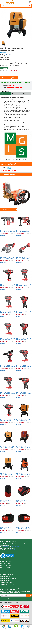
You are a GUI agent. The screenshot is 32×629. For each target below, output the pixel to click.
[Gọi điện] (16, 625)
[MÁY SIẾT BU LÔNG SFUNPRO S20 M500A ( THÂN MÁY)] (24, 275)
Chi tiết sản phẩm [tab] (6, 94)
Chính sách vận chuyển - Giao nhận (8, 578)
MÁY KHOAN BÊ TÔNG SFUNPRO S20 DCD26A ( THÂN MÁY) (22, 231)
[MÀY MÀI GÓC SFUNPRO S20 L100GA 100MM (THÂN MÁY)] (24, 248)
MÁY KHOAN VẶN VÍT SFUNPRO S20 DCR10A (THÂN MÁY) (7, 393)
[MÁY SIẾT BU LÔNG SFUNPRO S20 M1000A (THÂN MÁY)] (8, 409)
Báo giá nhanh (26, 94)
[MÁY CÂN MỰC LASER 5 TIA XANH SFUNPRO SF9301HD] (24, 437)
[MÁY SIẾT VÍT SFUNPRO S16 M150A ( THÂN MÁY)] (24, 329)
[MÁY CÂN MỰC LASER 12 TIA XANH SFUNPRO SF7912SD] (8, 437)
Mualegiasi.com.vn (19, 549)
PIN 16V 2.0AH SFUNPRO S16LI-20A (6, 501)
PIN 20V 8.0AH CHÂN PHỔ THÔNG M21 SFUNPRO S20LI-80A (23, 528)
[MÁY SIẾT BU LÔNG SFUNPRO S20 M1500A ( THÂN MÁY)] (8, 275)
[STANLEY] (5, 620)
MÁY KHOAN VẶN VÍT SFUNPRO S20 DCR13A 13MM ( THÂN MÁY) (23, 366)
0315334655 (6, 546)
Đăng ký (29, 595)
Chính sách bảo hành (5, 580)
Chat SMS (28, 628)
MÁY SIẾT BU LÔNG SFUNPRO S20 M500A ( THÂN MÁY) (23, 285)
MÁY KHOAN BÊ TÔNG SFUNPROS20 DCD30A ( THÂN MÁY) (7, 231)
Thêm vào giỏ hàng (10, 78)
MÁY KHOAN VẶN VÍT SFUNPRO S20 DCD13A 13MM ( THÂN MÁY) (7, 366)
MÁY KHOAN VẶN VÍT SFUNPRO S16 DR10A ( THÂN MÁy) (23, 393)
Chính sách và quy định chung (7, 576)
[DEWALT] (15, 616)
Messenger (22, 628)
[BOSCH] (5, 606)
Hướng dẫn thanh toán (5, 565)
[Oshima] (15, 611)
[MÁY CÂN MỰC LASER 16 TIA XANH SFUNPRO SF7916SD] (24, 409)
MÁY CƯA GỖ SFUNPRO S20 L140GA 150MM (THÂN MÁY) (7, 258)
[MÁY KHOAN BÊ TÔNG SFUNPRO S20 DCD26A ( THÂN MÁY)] (24, 221)
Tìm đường (4, 628)
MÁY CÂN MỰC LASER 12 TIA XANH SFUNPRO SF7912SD (7, 447)
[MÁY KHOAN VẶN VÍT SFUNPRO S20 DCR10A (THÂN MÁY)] (8, 383)
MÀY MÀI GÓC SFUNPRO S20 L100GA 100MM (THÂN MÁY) (23, 258)
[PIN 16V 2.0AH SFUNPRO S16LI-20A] (8, 490)
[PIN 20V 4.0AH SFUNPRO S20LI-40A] (24, 490)
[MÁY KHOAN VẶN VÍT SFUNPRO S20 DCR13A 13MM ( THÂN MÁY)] (24, 355)
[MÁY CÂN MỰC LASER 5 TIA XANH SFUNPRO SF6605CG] (24, 464)
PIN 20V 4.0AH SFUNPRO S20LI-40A (22, 501)
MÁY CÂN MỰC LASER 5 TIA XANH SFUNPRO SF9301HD (23, 447)
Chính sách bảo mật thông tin (7, 584)
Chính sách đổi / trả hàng (6, 582)
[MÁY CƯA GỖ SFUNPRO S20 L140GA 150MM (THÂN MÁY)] (8, 248)
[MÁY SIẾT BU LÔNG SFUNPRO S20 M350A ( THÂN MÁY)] (8, 302)
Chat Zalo (9, 628)
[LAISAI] (24, 620)
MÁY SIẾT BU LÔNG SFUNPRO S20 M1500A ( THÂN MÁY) (7, 285)
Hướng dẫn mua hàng (5, 563)
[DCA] (24, 611)
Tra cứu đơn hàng (4, 569)
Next (29, 24)
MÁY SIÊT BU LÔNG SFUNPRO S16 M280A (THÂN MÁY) (23, 312)
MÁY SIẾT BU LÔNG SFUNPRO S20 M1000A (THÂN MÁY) (7, 420)
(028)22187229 (15, 546)
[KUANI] (5, 611)
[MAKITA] (15, 606)
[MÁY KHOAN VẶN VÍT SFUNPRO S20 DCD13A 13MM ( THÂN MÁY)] (8, 355)
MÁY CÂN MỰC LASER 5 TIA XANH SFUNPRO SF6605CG (23, 474)
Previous (2, 24)
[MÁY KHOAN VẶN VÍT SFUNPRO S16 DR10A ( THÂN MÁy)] (24, 383)
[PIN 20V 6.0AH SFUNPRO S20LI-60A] (8, 518)
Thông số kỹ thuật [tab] (16, 94)
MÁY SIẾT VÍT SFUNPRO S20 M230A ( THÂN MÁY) (7, 339)
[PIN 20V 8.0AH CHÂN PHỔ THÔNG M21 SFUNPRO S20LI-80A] (24, 518)
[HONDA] (5, 616)
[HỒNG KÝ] (15, 620)
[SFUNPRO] (24, 616)
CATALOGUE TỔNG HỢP (5, 567)
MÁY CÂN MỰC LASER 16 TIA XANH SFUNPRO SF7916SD (23, 420)
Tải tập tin (5, 68)
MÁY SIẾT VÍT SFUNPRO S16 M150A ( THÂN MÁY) (23, 339)
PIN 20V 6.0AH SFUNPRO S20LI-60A (6, 528)
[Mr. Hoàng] (9, 168)
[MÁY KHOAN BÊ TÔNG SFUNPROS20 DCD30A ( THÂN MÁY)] (8, 221)
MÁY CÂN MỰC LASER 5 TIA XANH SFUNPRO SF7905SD (7, 474)
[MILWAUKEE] (24, 606)
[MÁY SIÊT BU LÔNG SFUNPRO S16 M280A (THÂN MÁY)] (24, 302)
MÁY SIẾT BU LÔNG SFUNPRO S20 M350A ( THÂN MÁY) (7, 312)
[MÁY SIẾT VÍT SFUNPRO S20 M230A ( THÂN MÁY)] (8, 329)
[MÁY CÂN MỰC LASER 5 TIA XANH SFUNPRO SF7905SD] (8, 464)
